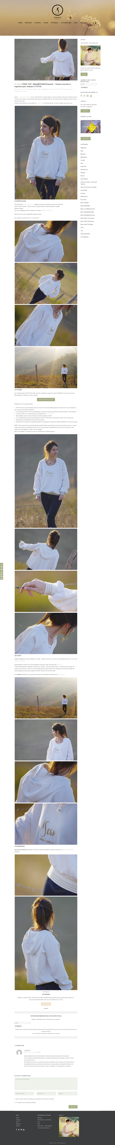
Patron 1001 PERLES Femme (88, 209)
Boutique (46, 1004)
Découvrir (90, 126)
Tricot (82, 227)
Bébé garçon (84, 157)
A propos (18, 1119)
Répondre (38, 1052)
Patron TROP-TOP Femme (60, 89)
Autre (82, 151)
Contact (85, 111)
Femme (26, 89)
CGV (39, 1121)
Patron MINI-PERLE (85, 205)
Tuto (82, 230)
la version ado (49, 413)
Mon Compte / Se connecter (44, 1119)
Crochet (83, 160)
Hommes (83, 193)
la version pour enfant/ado (24, 97)
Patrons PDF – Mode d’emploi (45, 1125)
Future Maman (84, 179)
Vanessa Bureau (62, 1143)
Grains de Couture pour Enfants (88, 187)
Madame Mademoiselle (67, 849)
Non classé (83, 199)
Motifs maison (84, 196)
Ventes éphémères (85, 233)
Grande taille (84, 190)
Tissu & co (59, 664)
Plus (84, 74)
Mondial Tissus (61, 674)
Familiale (83, 172)
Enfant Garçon (84, 169)
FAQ (39, 1123)
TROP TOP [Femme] (29, 204)
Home (17, 1117)
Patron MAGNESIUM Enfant (87, 212)
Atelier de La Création (19, 661)
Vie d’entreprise (84, 237)
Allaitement (83, 147)
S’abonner (18, 1123)
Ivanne (71, 89)
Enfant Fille (83, 166)
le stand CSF (40, 103)
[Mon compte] (95, 23)
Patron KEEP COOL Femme (87, 218)
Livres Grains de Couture (43, 1128)
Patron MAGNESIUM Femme (45, 89)
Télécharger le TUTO (46, 399)
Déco (82, 163)
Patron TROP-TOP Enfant (87, 224)
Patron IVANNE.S (33, 89)
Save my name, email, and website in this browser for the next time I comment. (35, 1099)
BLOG (17, 1121)
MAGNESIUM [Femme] (46, 210)
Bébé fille (83, 154)
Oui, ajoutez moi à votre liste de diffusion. (26, 1102)
